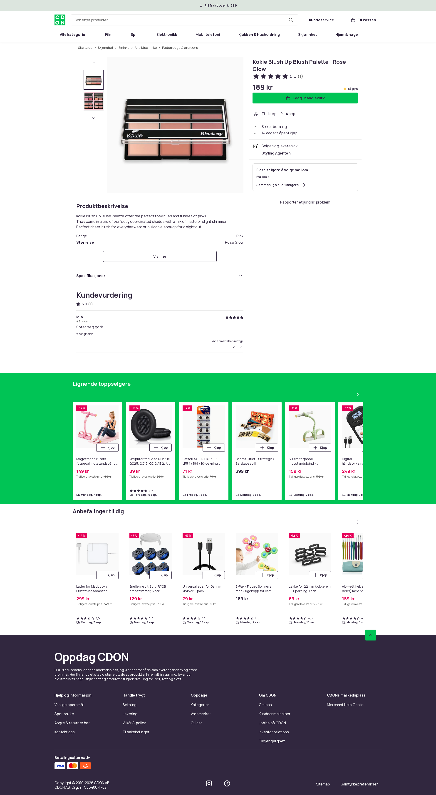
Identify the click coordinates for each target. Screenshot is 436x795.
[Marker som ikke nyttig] (241, 347)
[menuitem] (73, 34)
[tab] (94, 80)
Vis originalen (84, 334)
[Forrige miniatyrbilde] (93, 62)
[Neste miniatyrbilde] (93, 118)
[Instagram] (209, 783)
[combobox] (184, 20)
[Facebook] (227, 783)
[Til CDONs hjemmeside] (59, 20)
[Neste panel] (357, 394)
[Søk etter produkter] (290, 20)
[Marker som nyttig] (234, 347)
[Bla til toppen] (370, 635)
